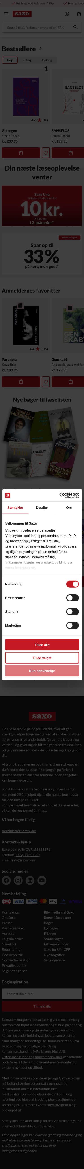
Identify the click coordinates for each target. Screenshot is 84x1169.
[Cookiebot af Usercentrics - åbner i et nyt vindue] (60, 495)
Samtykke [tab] (15, 507)
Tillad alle (42, 645)
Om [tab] (69, 507)
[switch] (72, 597)
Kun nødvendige (42, 671)
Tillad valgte (42, 658)
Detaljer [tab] (42, 507)
